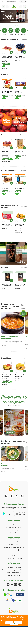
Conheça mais (10, 432)
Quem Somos (14, 541)
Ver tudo (23, 74)
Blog (14, 552)
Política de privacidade (14, 567)
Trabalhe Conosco (14, 544)
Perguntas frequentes (14, 530)
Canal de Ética (14, 533)
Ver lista (23, 39)
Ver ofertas (23, 134)
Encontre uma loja (14, 550)
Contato (14, 524)
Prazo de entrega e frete (14, 575)
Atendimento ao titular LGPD (14, 527)
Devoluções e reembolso (14, 572)
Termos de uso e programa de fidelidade (14, 570)
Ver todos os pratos (23, 306)
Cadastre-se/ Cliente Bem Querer (14, 547)
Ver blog (24, 442)
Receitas (14, 555)
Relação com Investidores (14, 558)
